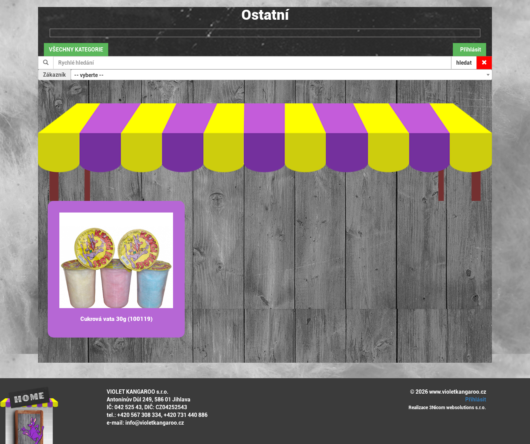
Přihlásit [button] (470, 49)
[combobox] (281, 74)
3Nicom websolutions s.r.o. (457, 407)
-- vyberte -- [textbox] (89, 75)
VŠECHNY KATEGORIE (76, 49)
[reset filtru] (484, 62)
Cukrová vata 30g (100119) (116, 318)
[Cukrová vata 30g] (116, 269)
